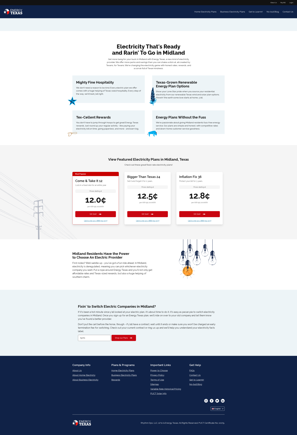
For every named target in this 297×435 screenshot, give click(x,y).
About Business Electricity (85, 380)
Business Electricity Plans (232, 11)
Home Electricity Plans (205, 11)
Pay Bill (283, 2)
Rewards (115, 380)
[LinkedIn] (223, 401)
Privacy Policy (157, 375)
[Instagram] (206, 401)
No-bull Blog (273, 11)
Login (291, 2)
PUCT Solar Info (158, 393)
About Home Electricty (83, 375)
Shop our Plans (121, 338)
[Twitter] (217, 401)
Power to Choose (159, 370)
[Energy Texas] (13, 11)
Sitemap (154, 384)
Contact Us (288, 11)
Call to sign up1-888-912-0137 (95, 221)
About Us (273, 2)
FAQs (192, 370)
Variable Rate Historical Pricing (165, 389)
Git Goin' (93, 214)
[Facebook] (211, 401)
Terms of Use (157, 380)
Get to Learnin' (256, 11)
